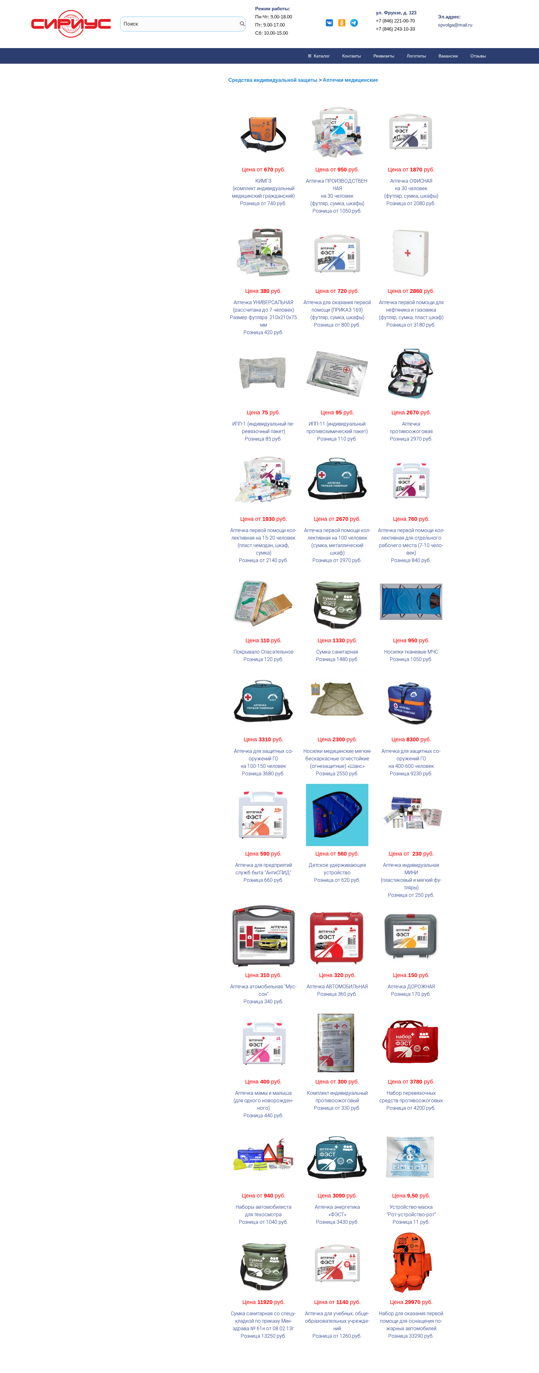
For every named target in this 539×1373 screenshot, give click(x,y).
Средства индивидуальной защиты (273, 80)
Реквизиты (383, 55)
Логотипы (416, 55)
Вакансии (448, 55)
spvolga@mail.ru (455, 24)
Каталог (322, 55)
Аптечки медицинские (350, 80)
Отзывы (478, 55)
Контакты (351, 55)
